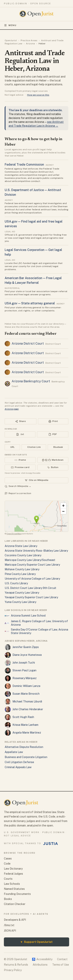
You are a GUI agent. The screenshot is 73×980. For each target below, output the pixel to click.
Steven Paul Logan (24, 670)
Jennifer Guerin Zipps (25, 647)
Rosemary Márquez (24, 678)
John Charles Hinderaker (27, 709)
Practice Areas (29, 40)
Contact (62, 959)
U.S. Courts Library (16, 583)
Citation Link (34, 447)
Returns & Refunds (16, 964)
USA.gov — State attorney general (30, 303)
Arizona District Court (28, 343)
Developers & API (15, 919)
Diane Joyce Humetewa (27, 654)
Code (7, 863)
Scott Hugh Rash (23, 717)
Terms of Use (60, 964)
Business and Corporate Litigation (26, 757)
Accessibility (42, 959)
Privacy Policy (13, 970)
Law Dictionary (13, 868)
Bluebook (58, 447)
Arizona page (12, 409)
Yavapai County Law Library (22, 592)
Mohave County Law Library (22, 569)
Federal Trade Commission (24, 164)
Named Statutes (14, 888)
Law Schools (12, 883)
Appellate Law (14, 752)
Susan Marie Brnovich (26, 693)
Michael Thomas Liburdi (27, 701)
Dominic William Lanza (26, 685)
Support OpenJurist (37, 941)
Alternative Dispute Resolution (24, 747)
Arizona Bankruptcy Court (31, 381)
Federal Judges (13, 873)
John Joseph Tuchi (23, 662)
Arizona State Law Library (21, 546)
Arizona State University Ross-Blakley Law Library (36, 550)
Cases (8, 858)
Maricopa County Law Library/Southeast (30, 560)
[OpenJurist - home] (36, 13)
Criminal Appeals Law (18, 767)
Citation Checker (14, 904)
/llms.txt (9, 925)
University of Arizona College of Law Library (32, 578)
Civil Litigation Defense (19, 762)
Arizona (30, 43)
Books (8, 899)
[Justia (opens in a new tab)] (50, 843)
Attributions (40, 964)
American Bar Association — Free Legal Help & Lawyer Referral (33, 280)
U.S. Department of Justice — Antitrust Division (33, 192)
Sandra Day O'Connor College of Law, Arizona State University (39, 631)
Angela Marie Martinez (26, 732)
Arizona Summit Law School (28, 615)
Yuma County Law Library (20, 602)
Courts (8, 878)
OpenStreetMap (14, 533)
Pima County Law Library (20, 574)
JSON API (10, 930)
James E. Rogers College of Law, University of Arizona (39, 623)
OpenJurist (11, 40)
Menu (13, 25)
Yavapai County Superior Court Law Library (31, 597)
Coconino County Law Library (23, 555)
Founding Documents (17, 893)
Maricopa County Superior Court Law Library (32, 564)
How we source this (38, 94)
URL (12, 447)
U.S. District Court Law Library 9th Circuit (30, 588)
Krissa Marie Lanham (25, 724)
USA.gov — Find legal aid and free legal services (33, 224)
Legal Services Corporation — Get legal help (33, 252)
